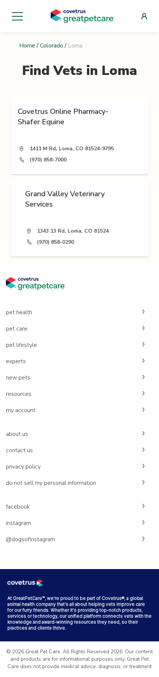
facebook (18, 507)
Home (27, 46)
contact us (19, 450)
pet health (19, 312)
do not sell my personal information (51, 483)
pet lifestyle (21, 345)
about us (17, 434)
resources (18, 394)
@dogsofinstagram (30, 539)
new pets (18, 378)
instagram (18, 523)
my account (20, 410)
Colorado (51, 46)
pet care (16, 329)
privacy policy (23, 467)
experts (16, 361)
